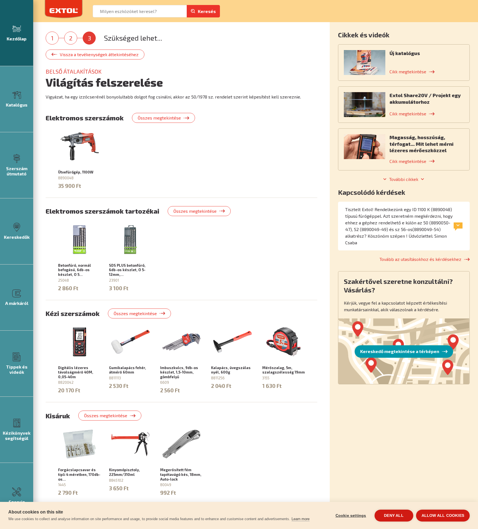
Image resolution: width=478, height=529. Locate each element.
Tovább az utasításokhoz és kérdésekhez (420, 259)
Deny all (394, 516)
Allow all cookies (443, 516)
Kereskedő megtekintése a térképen (399, 351)
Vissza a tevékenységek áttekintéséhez (99, 54)
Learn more (301, 519)
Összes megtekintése (159, 117)
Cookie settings (351, 516)
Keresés (207, 11)
